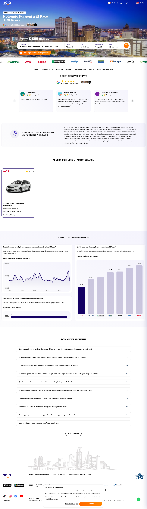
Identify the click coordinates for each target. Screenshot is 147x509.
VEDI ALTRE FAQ (73, 434)
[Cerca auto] (126, 45)
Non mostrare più (71, 504)
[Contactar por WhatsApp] (138, 501)
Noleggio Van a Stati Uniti (62, 69)
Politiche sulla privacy (77, 474)
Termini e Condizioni (59, 474)
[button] (18, 193)
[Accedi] (127, 2)
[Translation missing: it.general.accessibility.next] (132, 101)
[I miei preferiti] (121, 2)
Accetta (90, 504)
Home (36, 69)
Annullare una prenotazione (39, 474)
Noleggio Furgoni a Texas (83, 69)
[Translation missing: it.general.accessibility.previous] (14, 101)
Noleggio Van (46, 69)
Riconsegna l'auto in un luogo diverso (36, 53)
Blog (89, 474)
